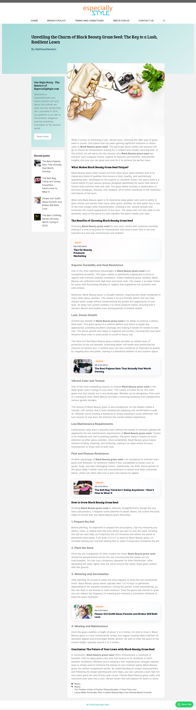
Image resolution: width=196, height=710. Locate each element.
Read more (43, 136)
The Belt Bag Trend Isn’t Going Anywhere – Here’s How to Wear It (124, 491)
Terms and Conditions (89, 20)
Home (34, 20)
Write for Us (121, 20)
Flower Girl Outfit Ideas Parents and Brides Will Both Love (126, 615)
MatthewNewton (45, 49)
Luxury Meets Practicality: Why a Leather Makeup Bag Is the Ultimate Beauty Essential (112, 692)
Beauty (77, 684)
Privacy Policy (56, 20)
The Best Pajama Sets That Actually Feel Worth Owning (123, 370)
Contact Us (146, 20)
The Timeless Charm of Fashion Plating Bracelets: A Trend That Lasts (105, 689)
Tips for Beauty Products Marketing (83, 252)
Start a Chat (186, 704)
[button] (164, 21)
